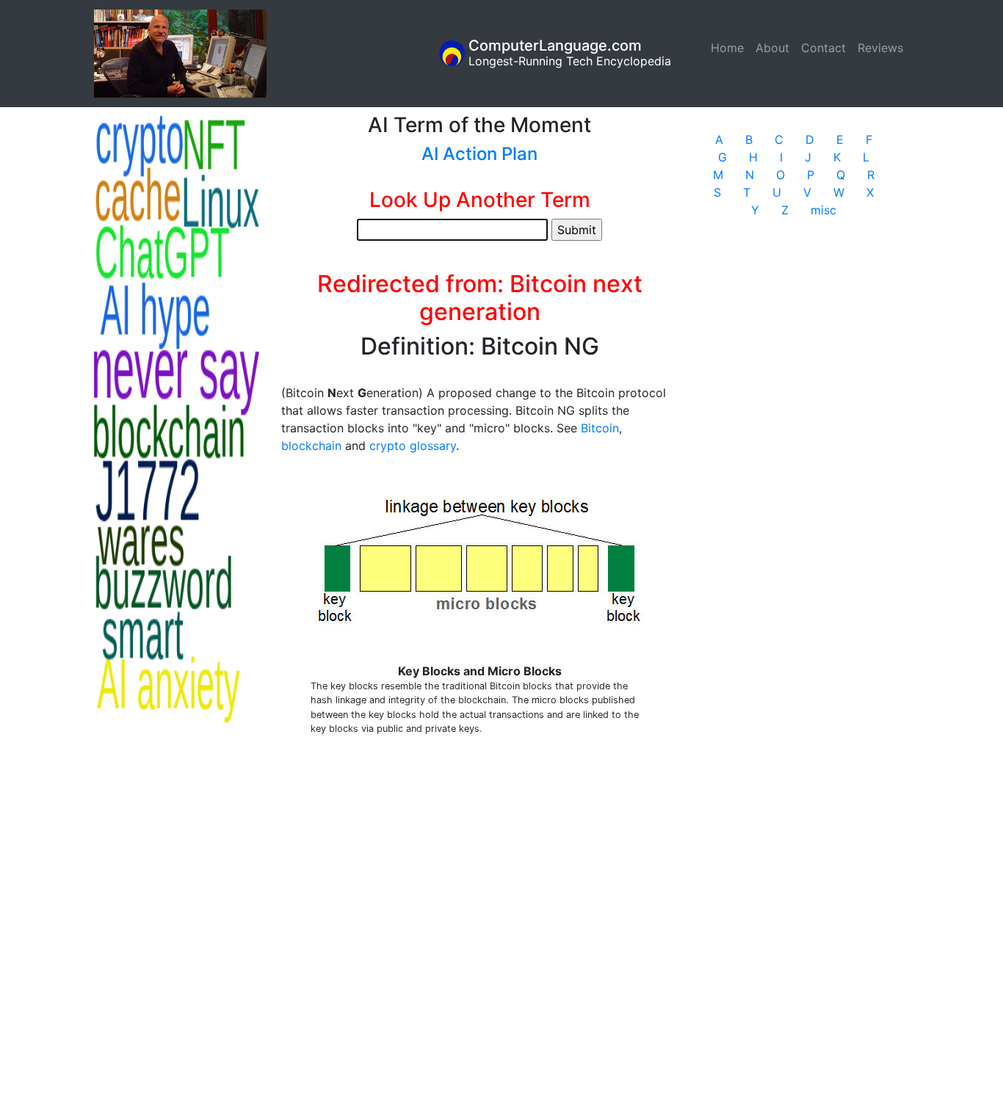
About (772, 47)
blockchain (311, 445)
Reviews (880, 47)
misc (823, 210)
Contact (823, 47)
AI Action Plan (479, 153)
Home (730, 47)
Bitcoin (600, 428)
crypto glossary (412, 445)
